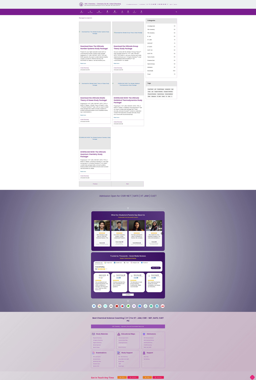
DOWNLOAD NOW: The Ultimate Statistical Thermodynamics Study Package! (128, 100)
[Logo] (81, 4)
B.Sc (158, 247)
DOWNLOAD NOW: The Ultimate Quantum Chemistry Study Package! (93, 154)
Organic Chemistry (159, 91)
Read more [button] (83, 63)
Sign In (171, 4)
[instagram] (151, 4)
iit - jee (149, 36)
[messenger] (161, 4)
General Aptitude (169, 94)
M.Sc (118, 247)
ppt (152, 91)
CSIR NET (150, 43)
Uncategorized (151, 26)
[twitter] (157, 4)
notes (149, 91)
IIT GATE (149, 46)
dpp (172, 89)
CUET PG (149, 53)
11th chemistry (151, 33)
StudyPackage (160, 89)
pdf (155, 89)
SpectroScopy (151, 64)
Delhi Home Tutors (122, 357)
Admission (150, 67)
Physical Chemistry (152, 94)
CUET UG (149, 50)
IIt (166, 96)
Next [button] (127, 184)
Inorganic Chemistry (168, 91)
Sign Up (175, 4)
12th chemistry (151, 29)
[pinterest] (163, 4)
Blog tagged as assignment (85, 18)
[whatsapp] (147, 4)
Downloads (150, 70)
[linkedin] (155, 4)
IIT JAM (149, 39)
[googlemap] (149, 4)
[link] (118, 346)
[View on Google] (96, 288)
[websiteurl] (167, 4)
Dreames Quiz (151, 60)
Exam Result (150, 89)
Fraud (148, 74)
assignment (167, 89)
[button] (176, 11)
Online (163, 96)
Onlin (169, 96)
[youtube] (153, 4)
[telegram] (165, 4)
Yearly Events (150, 57)
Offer (149, 96)
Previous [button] (95, 184)
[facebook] (159, 4)
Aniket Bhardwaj (84, 68)
